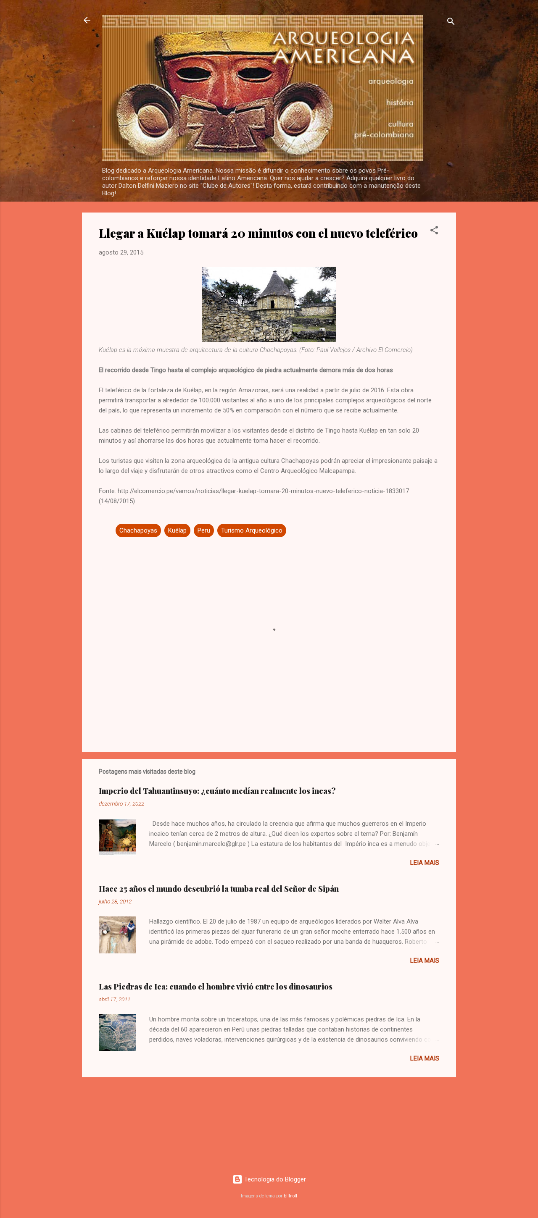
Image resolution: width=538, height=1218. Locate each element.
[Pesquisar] (451, 23)
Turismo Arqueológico (251, 530)
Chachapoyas (138, 530)
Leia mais (424, 862)
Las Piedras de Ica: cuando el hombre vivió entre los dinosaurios (215, 987)
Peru (204, 530)
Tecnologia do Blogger (274, 1179)
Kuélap (177, 530)
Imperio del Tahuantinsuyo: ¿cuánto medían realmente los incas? (217, 791)
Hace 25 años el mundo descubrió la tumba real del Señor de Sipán (219, 889)
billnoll (290, 1196)
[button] (434, 231)
